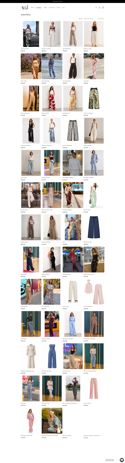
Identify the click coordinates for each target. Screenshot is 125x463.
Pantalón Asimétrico (67, 209)
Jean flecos (23, 403)
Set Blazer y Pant (45, 403)
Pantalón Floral (45, 113)
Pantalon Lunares (88, 242)
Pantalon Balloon (88, 145)
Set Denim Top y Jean (89, 274)
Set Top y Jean (24, 209)
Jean (64, 242)
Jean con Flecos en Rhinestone (70, 403)
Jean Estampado (45, 81)
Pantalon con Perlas (46, 48)
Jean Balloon (24, 274)
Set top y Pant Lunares (47, 209)
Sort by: (81, 18)
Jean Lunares (24, 81)
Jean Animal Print (25, 48)
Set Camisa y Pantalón (68, 338)
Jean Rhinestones (67, 48)
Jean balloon (24, 338)
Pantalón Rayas (24, 242)
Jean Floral (86, 81)
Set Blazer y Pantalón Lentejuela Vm (92, 435)
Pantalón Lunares (88, 48)
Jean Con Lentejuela (88, 113)
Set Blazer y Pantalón (88, 177)
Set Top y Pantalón (25, 113)
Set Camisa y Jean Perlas (89, 338)
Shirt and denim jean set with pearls (50, 435)
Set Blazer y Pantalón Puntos (27, 371)
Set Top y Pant (87, 209)
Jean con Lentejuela (67, 145)
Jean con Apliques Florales (90, 371)
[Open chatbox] (122, 460)
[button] (39, 7)
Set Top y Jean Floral (46, 371)
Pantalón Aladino (46, 274)
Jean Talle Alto (24, 306)
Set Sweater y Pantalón (68, 177)
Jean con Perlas (87, 403)
